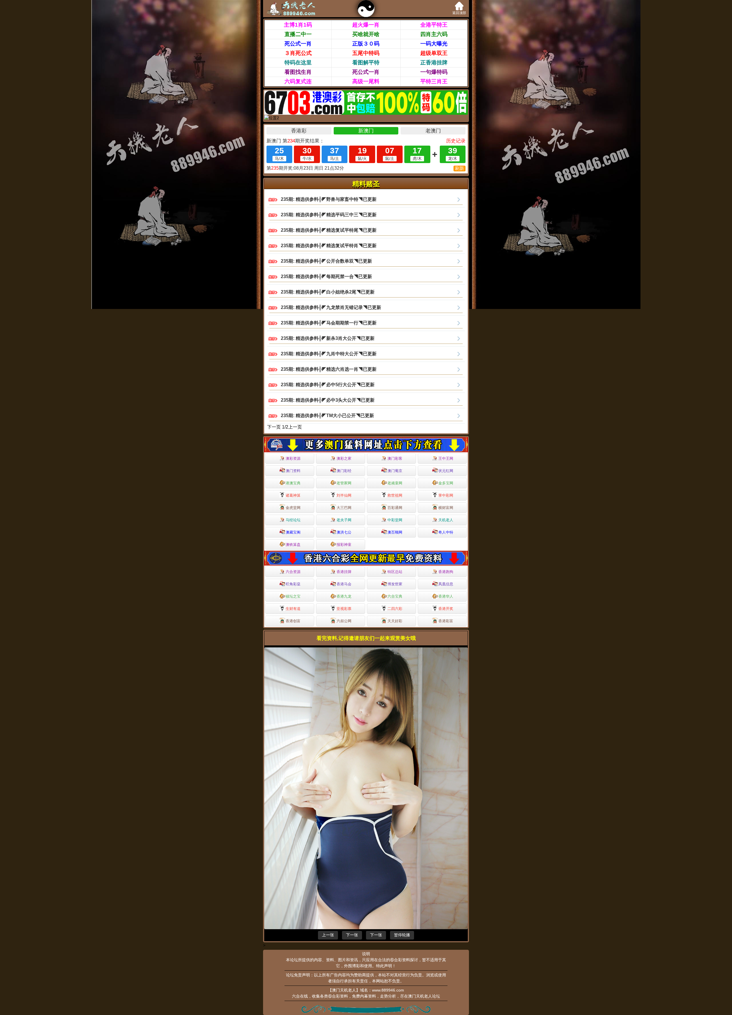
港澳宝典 (293, 483)
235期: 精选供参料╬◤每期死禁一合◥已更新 (326, 276)
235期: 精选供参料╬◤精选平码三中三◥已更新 (329, 214)
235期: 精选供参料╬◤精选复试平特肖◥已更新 (329, 245)
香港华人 (445, 596)
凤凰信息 (445, 584)
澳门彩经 (344, 471)
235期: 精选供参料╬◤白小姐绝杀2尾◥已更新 (328, 292)
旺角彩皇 (293, 584)
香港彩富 (445, 621)
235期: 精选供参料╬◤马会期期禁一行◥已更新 (329, 322)
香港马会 (344, 584)
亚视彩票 (344, 608)
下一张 (352, 935)
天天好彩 (394, 621)
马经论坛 (293, 520)
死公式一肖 (298, 44)
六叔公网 (344, 621)
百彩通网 (394, 507)
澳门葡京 (394, 471)
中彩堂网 (394, 520)
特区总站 (394, 572)
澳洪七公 (344, 532)
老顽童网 (394, 483)
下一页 (274, 427)
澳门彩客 (394, 458)
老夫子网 (344, 520)
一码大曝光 (433, 44)
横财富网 (445, 507)
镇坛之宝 (293, 596)
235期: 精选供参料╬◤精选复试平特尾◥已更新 (329, 230)
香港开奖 (445, 608)
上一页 (295, 427)
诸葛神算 (293, 495)
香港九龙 (344, 596)
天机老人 (445, 520)
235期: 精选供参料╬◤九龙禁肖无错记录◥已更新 (331, 307)
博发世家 (394, 584)
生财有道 (293, 608)
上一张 (328, 935)
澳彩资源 (293, 458)
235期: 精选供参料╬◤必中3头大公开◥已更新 (328, 400)
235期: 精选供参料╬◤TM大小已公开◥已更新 (327, 415)
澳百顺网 (394, 532)
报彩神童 (344, 544)
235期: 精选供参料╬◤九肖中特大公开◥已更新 (329, 353)
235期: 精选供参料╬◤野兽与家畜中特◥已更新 (329, 199)
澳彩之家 (344, 458)
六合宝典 (394, 596)
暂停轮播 (402, 935)
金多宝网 (445, 483)
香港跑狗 (445, 572)
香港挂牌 (344, 572)
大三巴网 (344, 507)
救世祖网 (394, 495)
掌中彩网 (445, 495)
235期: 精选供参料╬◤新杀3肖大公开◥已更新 (328, 338)
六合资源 (293, 572)
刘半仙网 (344, 495)
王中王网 (445, 458)
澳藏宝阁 (293, 532)
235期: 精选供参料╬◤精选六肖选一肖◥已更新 (329, 369)
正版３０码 (365, 44)
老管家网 (344, 483)
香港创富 (293, 621)
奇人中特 (445, 532)
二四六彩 (394, 608)
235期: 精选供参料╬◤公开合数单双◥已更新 (326, 261)
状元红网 (445, 471)
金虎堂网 (293, 507)
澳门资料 (293, 471)
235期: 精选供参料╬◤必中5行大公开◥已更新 (328, 384)
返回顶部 (459, 13)
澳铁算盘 (293, 544)
